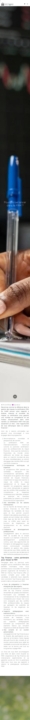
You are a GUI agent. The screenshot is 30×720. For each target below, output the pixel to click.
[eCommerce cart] (24, 4)
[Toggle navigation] (27, 3)
